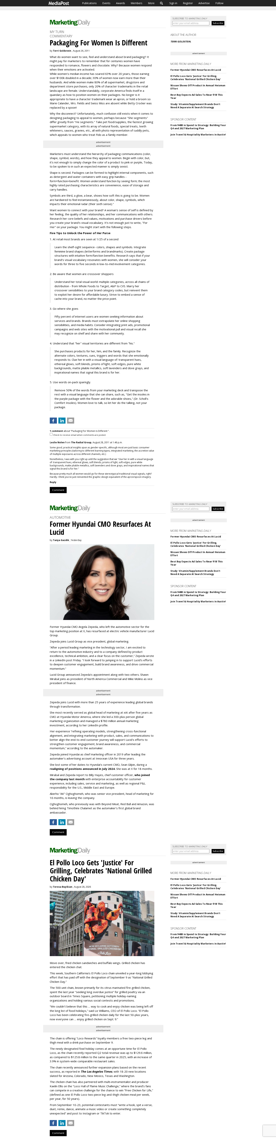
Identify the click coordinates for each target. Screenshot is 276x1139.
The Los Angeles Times (96, 1071)
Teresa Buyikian (62, 886)
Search (161, 3)
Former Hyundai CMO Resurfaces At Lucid (195, 69)
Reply (53, 482)
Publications (89, 3)
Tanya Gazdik (61, 540)
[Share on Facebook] (53, 421)
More (151, 3)
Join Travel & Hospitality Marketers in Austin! (198, 134)
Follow (219, 3)
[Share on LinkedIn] (62, 421)
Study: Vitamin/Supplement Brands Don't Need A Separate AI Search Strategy (195, 106)
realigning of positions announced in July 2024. (82, 769)
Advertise (204, 3)
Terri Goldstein (62, 50)
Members (136, 3)
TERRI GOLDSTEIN (180, 41)
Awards (120, 3)
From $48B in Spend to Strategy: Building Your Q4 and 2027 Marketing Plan (198, 127)
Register (188, 3)
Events (106, 3)
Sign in (173, 3)
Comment (58, 490)
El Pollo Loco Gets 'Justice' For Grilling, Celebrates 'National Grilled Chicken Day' (195, 77)
